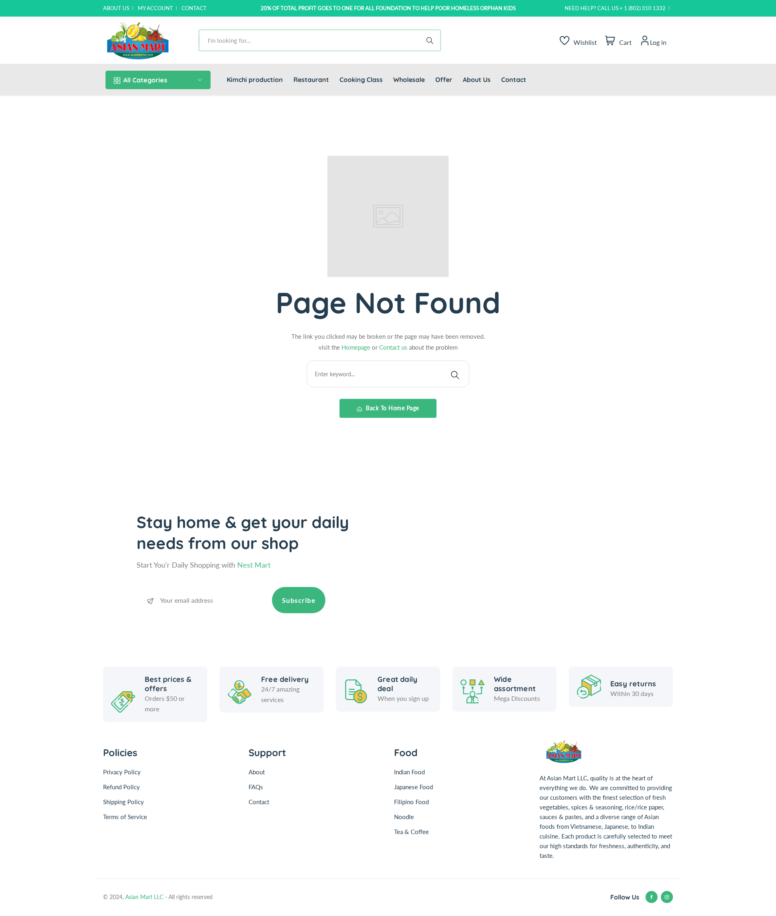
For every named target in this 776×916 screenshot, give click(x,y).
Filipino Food (411, 801)
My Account (155, 8)
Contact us (394, 347)
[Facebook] (651, 897)
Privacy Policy (122, 772)
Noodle (404, 816)
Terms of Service (125, 816)
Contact (194, 8)
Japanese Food (413, 786)
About (257, 772)
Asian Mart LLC (145, 896)
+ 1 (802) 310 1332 (643, 8)
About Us (116, 8)
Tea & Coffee (411, 831)
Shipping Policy (123, 801)
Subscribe (299, 600)
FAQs (256, 786)
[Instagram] (667, 897)
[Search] (431, 40)
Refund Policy (121, 786)
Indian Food (409, 772)
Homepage (357, 347)
